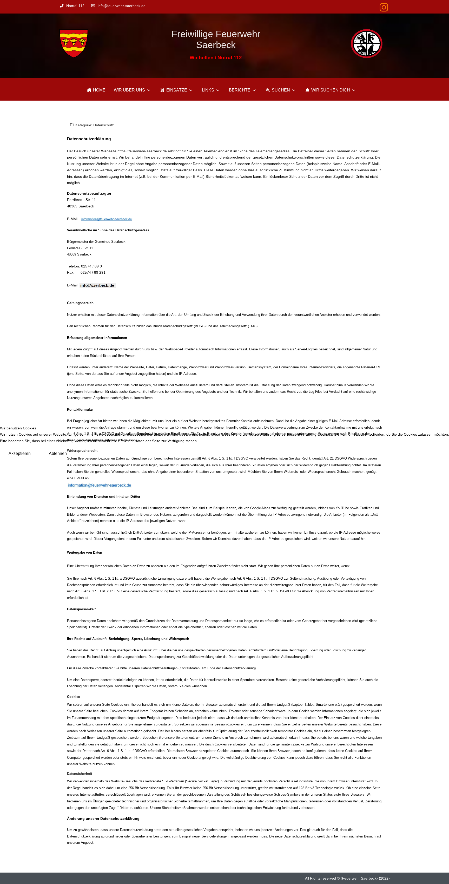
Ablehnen (58, 453)
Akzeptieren (20, 453)
